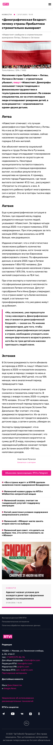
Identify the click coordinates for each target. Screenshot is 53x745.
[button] (50, 4)
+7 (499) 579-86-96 (15, 657)
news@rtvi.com (24, 663)
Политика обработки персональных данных (21, 625)
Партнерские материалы (14, 673)
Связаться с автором (26, 462)
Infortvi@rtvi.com (32, 660)
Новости (7, 14)
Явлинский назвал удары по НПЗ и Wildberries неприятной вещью (22, 492)
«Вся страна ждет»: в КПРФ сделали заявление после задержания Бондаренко (25, 483)
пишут (17, 82)
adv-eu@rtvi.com (24, 670)
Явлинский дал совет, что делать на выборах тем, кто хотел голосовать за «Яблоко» (23, 533)
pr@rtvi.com (23, 666)
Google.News (10, 688)
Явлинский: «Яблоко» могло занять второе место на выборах (22, 522)
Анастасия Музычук (26, 459)
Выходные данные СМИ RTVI (14, 618)
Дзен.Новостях (14, 685)
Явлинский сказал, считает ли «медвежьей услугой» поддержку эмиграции (21, 503)
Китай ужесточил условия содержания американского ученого (25, 513)
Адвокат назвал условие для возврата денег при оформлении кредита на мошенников (25, 595)
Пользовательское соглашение (15, 622)
